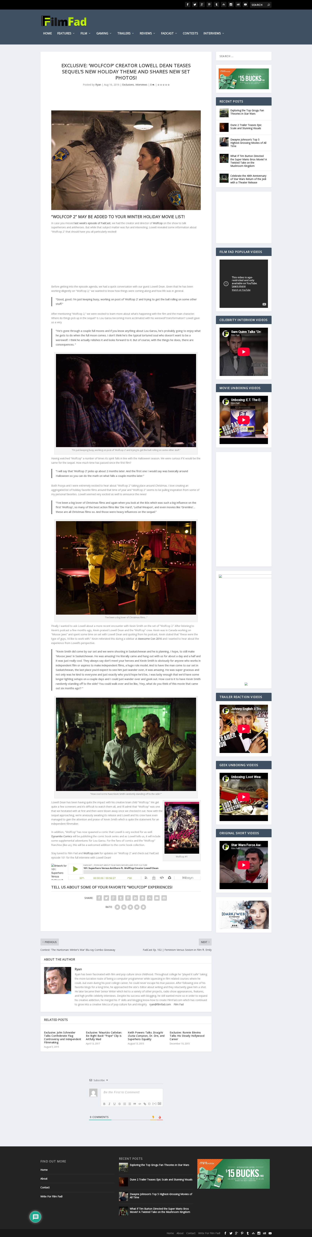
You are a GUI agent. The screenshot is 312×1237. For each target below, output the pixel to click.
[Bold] (104, 1104)
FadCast (167, 33)
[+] (155, 1103)
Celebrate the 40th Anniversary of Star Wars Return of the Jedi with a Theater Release (248, 179)
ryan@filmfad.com (160, 1004)
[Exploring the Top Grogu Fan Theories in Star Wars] (224, 112)
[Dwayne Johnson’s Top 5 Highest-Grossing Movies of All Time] (224, 141)
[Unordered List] (129, 1104)
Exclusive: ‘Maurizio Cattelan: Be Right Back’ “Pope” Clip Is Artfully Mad (104, 1036)
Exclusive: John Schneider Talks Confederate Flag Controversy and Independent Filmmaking (62, 1037)
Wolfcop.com (91, 853)
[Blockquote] (134, 1104)
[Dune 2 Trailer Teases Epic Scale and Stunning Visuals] (224, 127)
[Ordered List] (124, 1104)
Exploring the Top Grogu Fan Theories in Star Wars (247, 112)
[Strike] (119, 1104)
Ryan (98, 84)
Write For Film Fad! (51, 1196)
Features (64, 33)
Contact (45, 1187)
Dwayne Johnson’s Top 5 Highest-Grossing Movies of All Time (248, 143)
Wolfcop (158, 223)
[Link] (144, 1104)
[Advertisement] (126, 259)
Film (84, 33)
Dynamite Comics (61, 836)
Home (47, 33)
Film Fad (179, 1004)
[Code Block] (139, 1104)
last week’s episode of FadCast (92, 223)
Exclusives (128, 84)
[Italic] (109, 1104)
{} (149, 1103)
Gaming (102, 33)
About (43, 1178)
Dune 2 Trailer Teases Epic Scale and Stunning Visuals (246, 126)
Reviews (146, 33)
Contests (190, 33)
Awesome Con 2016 (150, 638)
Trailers (124, 33)
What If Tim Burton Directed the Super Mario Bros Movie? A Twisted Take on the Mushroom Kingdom (248, 161)
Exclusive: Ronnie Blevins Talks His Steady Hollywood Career (187, 1036)
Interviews (212, 33)
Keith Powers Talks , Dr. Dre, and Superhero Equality (146, 1036)
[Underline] (114, 1104)
